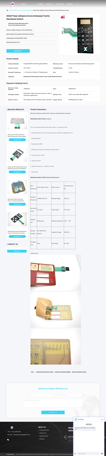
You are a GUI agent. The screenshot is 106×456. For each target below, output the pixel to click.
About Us (49, 4)
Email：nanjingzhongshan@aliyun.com (19, 434)
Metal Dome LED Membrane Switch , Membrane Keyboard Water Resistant (16, 200)
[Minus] (102, 419)
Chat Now (17, 51)
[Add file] (75, 453)
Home (23, 4)
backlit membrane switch (79, 372)
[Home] (13, 4)
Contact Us (60, 4)
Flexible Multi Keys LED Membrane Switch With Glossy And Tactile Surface (17, 233)
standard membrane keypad (63, 372)
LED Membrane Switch (25, 10)
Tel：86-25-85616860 (15, 431)
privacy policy (10, 454)
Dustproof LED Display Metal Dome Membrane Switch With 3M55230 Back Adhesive (17, 168)
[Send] (102, 453)
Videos (40, 4)
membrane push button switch (44, 372)
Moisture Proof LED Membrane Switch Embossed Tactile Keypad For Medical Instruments (17, 136)
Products (32, 4)
